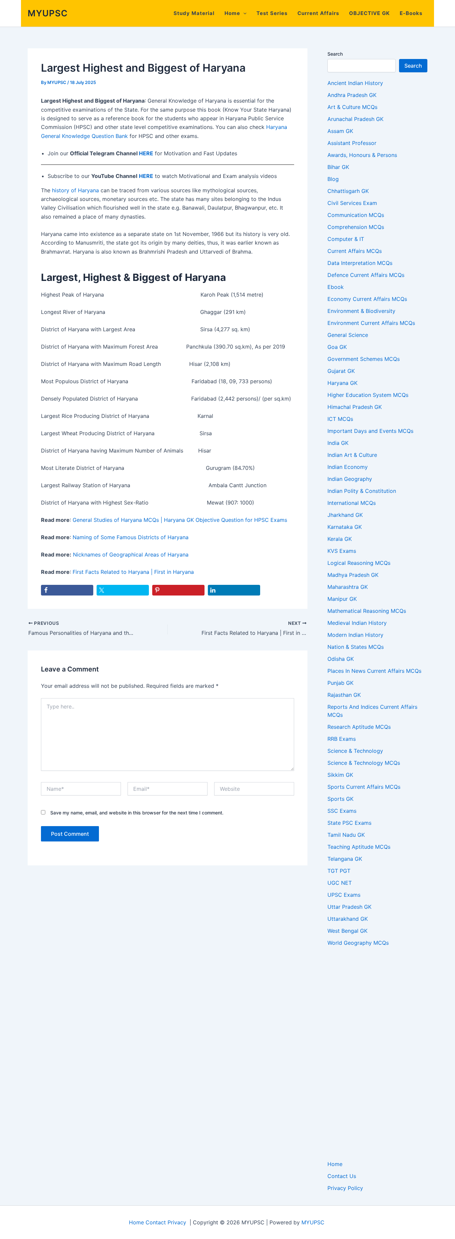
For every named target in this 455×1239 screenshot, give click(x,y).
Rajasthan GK (344, 694)
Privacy (177, 1222)
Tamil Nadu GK (346, 834)
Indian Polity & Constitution (361, 491)
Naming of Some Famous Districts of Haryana (131, 537)
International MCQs (351, 503)
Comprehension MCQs (355, 227)
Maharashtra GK (347, 587)
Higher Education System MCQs (367, 395)
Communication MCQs (355, 215)
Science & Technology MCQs (363, 762)
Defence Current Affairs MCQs (365, 275)
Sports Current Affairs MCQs (363, 786)
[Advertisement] (377, 1053)
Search (335, 54)
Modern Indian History (355, 634)
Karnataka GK (344, 527)
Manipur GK (342, 599)
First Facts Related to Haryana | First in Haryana (133, 572)
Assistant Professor (351, 143)
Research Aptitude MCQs (359, 726)
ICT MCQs (340, 419)
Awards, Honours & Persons (362, 155)
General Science (347, 335)
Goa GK (337, 347)
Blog (333, 179)
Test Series (271, 13)
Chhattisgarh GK (348, 191)
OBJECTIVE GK (369, 13)
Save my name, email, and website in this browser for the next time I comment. (137, 812)
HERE (146, 153)
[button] (243, 13)
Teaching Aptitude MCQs (358, 846)
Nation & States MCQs (355, 646)
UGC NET (339, 882)
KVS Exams (341, 551)
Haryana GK (342, 383)
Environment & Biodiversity (361, 311)
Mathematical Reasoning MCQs (366, 611)
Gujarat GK (341, 371)
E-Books (411, 13)
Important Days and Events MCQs (370, 431)
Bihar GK (338, 167)
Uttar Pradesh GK (349, 906)
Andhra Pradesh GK (351, 95)
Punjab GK (340, 682)
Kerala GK (339, 539)
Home (232, 13)
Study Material (194, 13)
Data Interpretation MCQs (359, 263)
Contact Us (341, 1176)
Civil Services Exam (352, 203)
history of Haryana (75, 190)
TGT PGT (338, 870)
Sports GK (340, 798)
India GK (337, 443)
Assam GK (340, 131)
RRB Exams (341, 738)
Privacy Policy (345, 1188)
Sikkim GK (340, 774)
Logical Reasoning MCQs (358, 563)
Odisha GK (340, 658)
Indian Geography (349, 479)
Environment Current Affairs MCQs (371, 323)
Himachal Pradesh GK (354, 407)
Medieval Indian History (357, 623)
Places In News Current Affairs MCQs (374, 670)
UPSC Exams (343, 894)
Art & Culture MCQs (352, 107)
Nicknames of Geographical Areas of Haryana (131, 554)
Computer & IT (345, 239)
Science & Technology (355, 750)
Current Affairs (318, 13)
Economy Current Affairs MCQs (367, 299)
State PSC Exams (349, 822)
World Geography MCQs (358, 942)
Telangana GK (344, 858)
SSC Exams (341, 810)
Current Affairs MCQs (354, 251)
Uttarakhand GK (347, 918)
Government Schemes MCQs (363, 359)
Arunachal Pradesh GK (355, 119)
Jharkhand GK (345, 515)
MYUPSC (48, 13)
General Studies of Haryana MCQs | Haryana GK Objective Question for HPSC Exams (180, 520)
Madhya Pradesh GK (352, 575)
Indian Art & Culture (352, 455)
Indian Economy (347, 467)
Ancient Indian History (355, 83)
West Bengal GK (347, 930)
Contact (156, 1222)
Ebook (335, 287)
